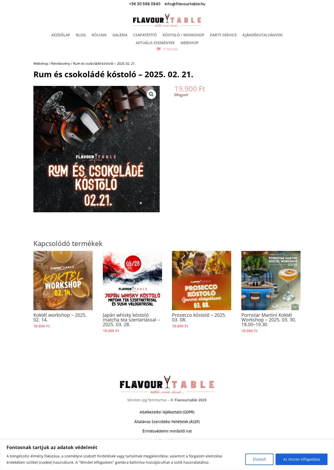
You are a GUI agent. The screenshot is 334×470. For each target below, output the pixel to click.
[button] (151, 94)
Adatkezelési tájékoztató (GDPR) (167, 411)
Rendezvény (60, 63)
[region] (167, 454)
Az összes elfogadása (301, 459)
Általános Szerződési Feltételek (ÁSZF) (167, 421)
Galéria (119, 35)
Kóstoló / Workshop (183, 35)
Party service (223, 35)
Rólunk (99, 35)
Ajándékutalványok (262, 35)
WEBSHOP (190, 43)
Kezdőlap (60, 35)
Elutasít (259, 459)
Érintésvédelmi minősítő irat (167, 430)
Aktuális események (155, 43)
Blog (81, 35)
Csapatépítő (145, 35)
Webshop (40, 63)
